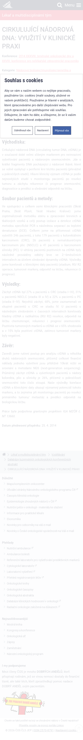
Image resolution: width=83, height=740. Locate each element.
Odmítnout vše (22, 130)
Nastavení (43, 130)
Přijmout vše (62, 130)
